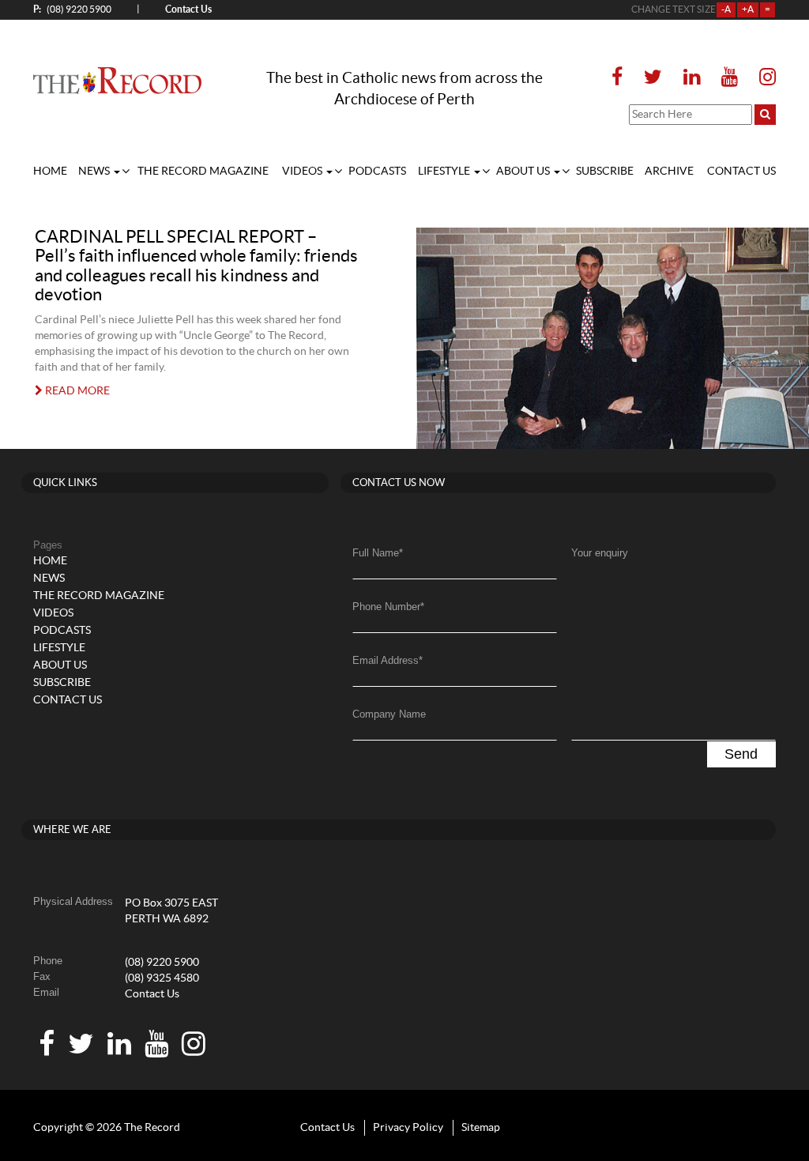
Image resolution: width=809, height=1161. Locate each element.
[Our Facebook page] (621, 78)
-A (726, 9)
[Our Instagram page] (763, 78)
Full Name (377, 553)
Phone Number (388, 607)
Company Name (389, 714)
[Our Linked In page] (691, 78)
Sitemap (480, 1127)
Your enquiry (599, 553)
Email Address (387, 660)
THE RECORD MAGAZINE (203, 171)
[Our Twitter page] (653, 78)
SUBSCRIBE (605, 171)
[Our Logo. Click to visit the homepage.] (117, 80)
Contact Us (152, 994)
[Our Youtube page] (729, 78)
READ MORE (76, 391)
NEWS (95, 171)
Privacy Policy (408, 1127)
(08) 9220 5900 (72, 9)
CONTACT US (741, 171)
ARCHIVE (669, 171)
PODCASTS (377, 171)
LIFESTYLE (445, 171)
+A (748, 9)
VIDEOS (303, 171)
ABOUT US (524, 171)
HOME (50, 171)
